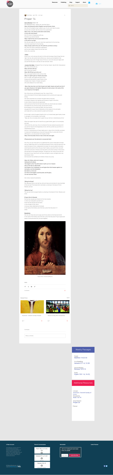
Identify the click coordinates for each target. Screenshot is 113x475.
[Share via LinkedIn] (31, 286)
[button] (55, 2)
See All (68, 297)
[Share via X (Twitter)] (28, 286)
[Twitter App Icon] (106, 466)
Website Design (13, 466)
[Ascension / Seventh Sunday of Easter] (32, 306)
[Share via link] (34, 286)
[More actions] (65, 15)
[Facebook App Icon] (104, 466)
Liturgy (25, 282)
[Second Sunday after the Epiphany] (57, 306)
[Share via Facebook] (25, 286)
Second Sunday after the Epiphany (56, 315)
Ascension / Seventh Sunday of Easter (31, 315)
